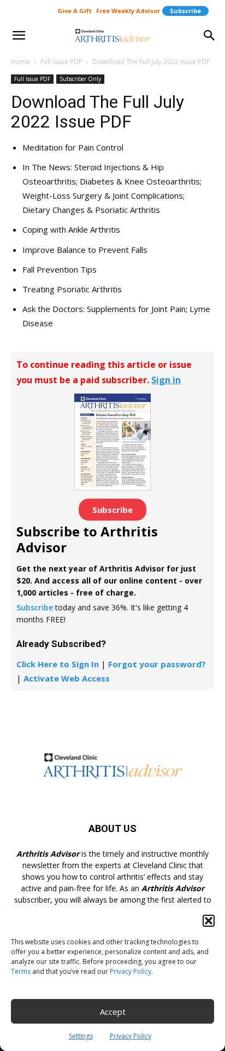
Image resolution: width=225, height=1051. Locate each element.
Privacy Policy (130, 971)
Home (20, 61)
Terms (21, 971)
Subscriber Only (80, 79)
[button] (208, 920)
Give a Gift (74, 11)
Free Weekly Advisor (128, 11)
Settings (81, 1036)
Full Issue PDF (61, 61)
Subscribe (185, 11)
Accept (113, 1011)
